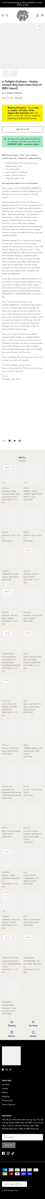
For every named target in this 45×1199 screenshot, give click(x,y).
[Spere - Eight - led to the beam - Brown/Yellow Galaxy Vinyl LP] (33, 687)
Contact (5, 1088)
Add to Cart (22, 129)
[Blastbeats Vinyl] (22, 15)
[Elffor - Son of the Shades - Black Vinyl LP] (12, 814)
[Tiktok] (10, 1070)
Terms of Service (8, 1104)
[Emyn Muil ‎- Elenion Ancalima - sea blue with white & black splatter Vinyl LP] (33, 814)
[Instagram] (7, 1070)
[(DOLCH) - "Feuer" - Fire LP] (12, 519)
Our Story (6, 1084)
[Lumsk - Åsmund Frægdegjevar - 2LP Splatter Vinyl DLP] (33, 859)
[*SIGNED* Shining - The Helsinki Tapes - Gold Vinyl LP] (33, 731)
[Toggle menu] (3, 15)
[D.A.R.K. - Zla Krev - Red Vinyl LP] (33, 773)
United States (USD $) (13, 1184)
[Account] (37, 15)
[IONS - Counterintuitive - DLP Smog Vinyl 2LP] (33, 903)
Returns (5, 1092)
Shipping (5, 1096)
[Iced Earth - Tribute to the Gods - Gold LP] (33, 599)
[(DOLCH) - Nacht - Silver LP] (33, 519)
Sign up (8, 1145)
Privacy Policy (7, 1100)
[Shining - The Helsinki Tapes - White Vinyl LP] (12, 731)
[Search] (8, 15)
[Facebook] (3, 1070)
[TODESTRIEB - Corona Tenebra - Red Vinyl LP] (12, 557)
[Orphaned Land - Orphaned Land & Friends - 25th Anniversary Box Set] (12, 773)
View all (22, 461)
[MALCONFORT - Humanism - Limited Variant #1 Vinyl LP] (12, 988)
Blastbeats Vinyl (13, 1190)
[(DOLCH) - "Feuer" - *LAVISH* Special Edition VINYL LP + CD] (33, 474)
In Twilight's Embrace (13, 92)
